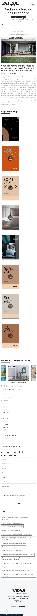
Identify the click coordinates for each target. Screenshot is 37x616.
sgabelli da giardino (8, 392)
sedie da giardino (8, 389)
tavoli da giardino (8, 394)
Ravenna (5, 438)
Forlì (4, 430)
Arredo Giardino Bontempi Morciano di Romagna (16, 534)
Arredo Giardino (25, 19)
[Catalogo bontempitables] (10, 336)
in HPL (4, 406)
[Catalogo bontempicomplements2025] (10, 188)
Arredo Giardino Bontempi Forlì (11, 530)
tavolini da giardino (8, 397)
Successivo (31, 25)
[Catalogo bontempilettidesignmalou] (10, 247)
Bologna (5, 421)
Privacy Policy (21, 495)
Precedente (6, 25)
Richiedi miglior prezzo (19, 35)
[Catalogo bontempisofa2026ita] (10, 306)
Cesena (5, 427)
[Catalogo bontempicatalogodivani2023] (10, 129)
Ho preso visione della (14, 495)
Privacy (3, 615)
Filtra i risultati (19, 31)
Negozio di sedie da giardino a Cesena (13, 547)
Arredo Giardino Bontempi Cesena (12, 527)
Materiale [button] (4, 401)
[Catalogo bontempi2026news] (10, 158)
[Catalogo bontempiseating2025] (10, 276)
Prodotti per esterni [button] (8, 386)
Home (5, 19)
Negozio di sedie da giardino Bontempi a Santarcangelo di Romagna (14, 558)
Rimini (4, 443)
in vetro (5, 415)
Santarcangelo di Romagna (11, 446)
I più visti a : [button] (5, 418)
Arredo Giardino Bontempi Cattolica (12, 523)
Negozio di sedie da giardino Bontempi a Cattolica (17, 563)
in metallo (5, 409)
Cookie (8, 615)
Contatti (18, 602)
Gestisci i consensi (17, 615)
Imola (4, 433)
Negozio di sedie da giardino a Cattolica (14, 543)
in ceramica (6, 404)
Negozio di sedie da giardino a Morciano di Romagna (18, 554)
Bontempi (22, 389)
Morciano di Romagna (10, 435)
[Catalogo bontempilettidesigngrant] (10, 217)
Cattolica (6, 424)
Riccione (5, 441)
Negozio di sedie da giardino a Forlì (12, 550)
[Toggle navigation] (32, 4)
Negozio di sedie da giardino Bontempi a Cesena (16, 567)
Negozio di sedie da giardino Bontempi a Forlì (15, 570)
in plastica (6, 412)
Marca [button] (19, 386)
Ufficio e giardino (14, 19)
